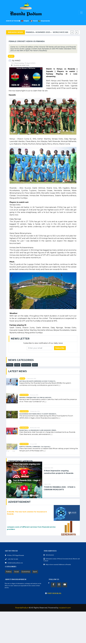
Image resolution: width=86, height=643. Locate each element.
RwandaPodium (22, 608)
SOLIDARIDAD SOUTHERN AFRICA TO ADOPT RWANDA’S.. (38, 414)
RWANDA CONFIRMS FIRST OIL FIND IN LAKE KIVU (35, 397)
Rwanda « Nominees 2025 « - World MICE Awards (49, 32)
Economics (26, 365)
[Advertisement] (43, 628)
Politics (9, 365)
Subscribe (59, 348)
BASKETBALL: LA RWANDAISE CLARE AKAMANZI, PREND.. (38, 430)
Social (17, 365)
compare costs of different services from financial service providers (31, 528)
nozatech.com (65, 608)
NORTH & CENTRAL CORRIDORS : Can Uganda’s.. (35, 446)
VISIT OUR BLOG (54, 593)
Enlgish (26, 21)
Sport (11, 56)
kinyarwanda (45, 21)
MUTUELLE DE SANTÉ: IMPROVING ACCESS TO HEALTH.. (37, 381)
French (35, 21)
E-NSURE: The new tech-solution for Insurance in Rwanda (27, 513)
